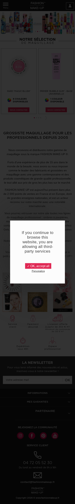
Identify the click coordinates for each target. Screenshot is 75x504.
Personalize (38, 271)
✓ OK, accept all (38, 266)
